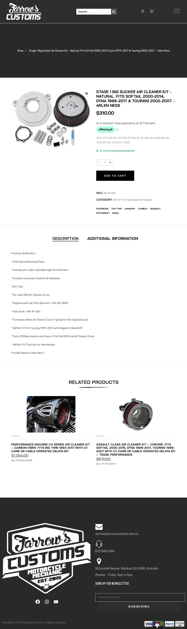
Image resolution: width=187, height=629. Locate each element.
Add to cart (115, 175)
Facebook (102, 208)
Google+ (155, 208)
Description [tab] (66, 238)
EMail (115, 213)
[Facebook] (37, 601)
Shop (20, 50)
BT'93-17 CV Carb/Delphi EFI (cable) (132, 200)
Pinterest (103, 213)
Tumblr (142, 208)
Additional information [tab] (112, 238)
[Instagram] (46, 601)
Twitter (116, 208)
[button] (157, 625)
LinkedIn (129, 208)
